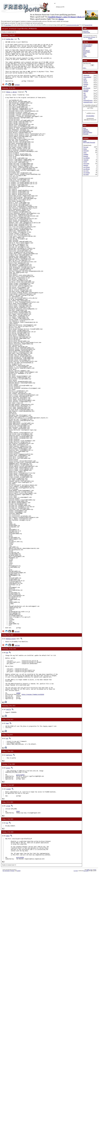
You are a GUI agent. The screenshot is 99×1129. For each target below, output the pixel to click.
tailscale (85, 80)
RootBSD (90, 38)
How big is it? (86, 50)
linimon (8, 789)
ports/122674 (20, 775)
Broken (85, 149)
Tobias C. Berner (11, 92)
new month (86, 174)
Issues (84, 47)
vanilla (8, 709)
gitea (84, 98)
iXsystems (93, 37)
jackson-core (86, 75)
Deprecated (86, 150)
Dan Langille (85, 870)
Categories (85, 129)
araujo (8, 768)
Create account (86, 32)
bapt (7, 723)
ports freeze (8, 25)
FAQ (84, 49)
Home (84, 128)
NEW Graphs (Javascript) (89, 142)
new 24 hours (86, 167)
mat (7, 652)
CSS (91, 869)
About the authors (87, 46)
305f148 (17, 645)
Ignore (84, 152)
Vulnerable (85, 160)
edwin (7, 835)
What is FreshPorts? (87, 44)
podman (85, 96)
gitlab (84, 95)
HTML (88, 869)
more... (84, 68)
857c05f (17, 631)
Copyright (76, 870)
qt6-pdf (85, 86)
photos (61, 19)
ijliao (8, 806)
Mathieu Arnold (11, 638)
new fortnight (86, 172)
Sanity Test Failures (87, 132)
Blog (84, 54)
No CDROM (86, 158)
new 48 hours (86, 169)
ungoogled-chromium (86, 90)
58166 (18, 811)
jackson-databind (87, 77)
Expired (85, 161)
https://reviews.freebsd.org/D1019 (33, 694)
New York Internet (86, 37)
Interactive (85, 165)
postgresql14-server (88, 100)
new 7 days (86, 170)
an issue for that (88, 25)
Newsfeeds (85, 134)
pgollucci (9, 755)
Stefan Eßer (10, 39)
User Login (85, 31)
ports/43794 (20, 857)
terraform (85, 82)
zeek (84, 93)
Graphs (85, 141)
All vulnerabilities (90, 116)
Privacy (85, 53)
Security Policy (86, 52)
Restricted (85, 156)
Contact (85, 56)
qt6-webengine (86, 88)
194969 (18, 693)
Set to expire (86, 163)
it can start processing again (72, 25)
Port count (85, 147)
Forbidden (85, 154)
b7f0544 (17, 85)
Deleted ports (86, 131)
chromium (85, 84)
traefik (84, 79)
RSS (95, 869)
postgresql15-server (88, 102)
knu (7, 823)
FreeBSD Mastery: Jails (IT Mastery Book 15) (66, 17)
